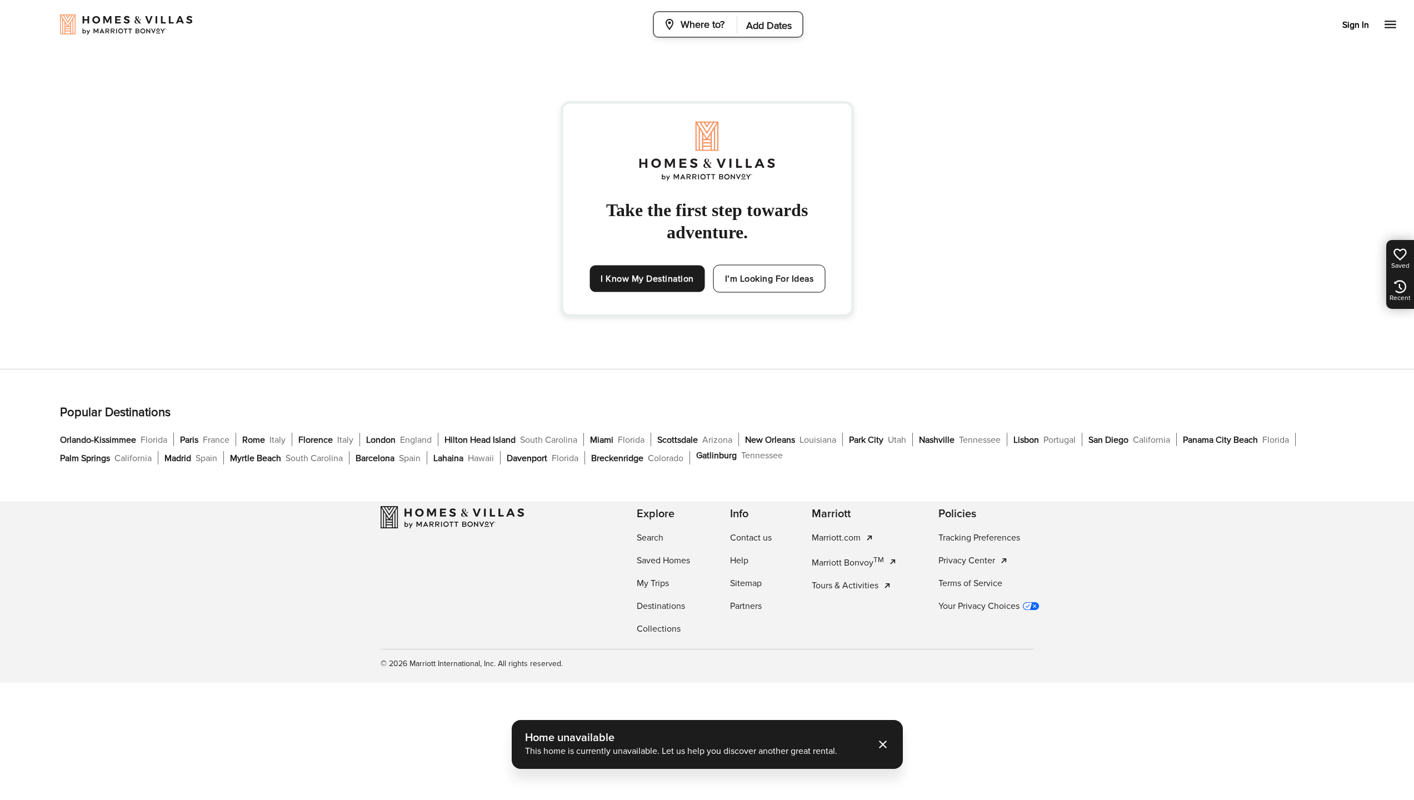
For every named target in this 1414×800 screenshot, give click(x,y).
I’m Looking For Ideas (769, 278)
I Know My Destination (647, 278)
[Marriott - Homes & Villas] (452, 517)
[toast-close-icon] (883, 744)
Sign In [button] (1355, 25)
